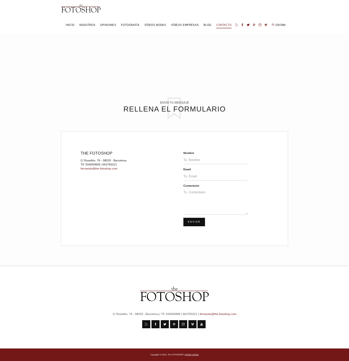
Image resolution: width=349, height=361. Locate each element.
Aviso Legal (192, 355)
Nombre (188, 153)
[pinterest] (254, 25)
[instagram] (260, 25)
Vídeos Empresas (185, 24)
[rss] (237, 25)
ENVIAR (194, 221)
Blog (207, 24)
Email (187, 169)
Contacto (224, 24)
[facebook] (243, 25)
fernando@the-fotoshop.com (99, 168)
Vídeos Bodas (155, 24)
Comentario (191, 185)
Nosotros (87, 24)
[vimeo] (266, 25)
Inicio (70, 24)
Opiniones (108, 24)
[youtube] (202, 324)
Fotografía (130, 24)
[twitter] (249, 25)
